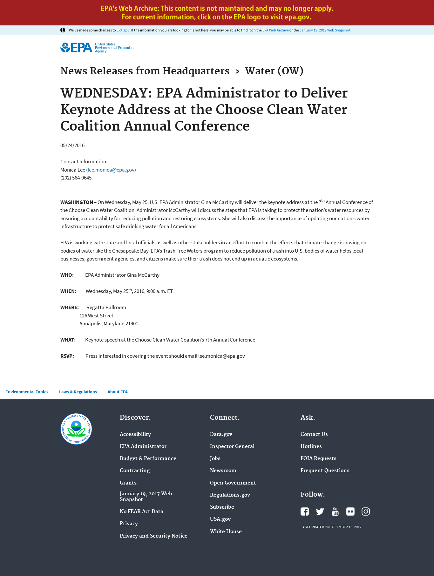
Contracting (135, 471)
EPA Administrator (143, 447)
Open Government (233, 483)
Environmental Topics (26, 392)
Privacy (129, 524)
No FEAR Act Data (141, 512)
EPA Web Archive (275, 30)
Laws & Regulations (78, 392)
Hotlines (311, 447)
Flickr (350, 511)
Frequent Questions (325, 471)
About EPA (118, 392)
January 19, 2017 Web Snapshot (325, 30)
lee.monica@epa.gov (111, 169)
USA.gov (220, 519)
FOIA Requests (318, 459)
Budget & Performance (148, 459)
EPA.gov (123, 30)
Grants (128, 483)
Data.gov (221, 434)
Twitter (320, 511)
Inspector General (232, 447)
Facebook (305, 511)
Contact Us (314, 434)
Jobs (215, 459)
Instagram (366, 511)
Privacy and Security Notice (153, 536)
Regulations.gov (230, 495)
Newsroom (223, 471)
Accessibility (135, 434)
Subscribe (222, 507)
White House (226, 532)
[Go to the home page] (76, 47)
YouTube (335, 511)
